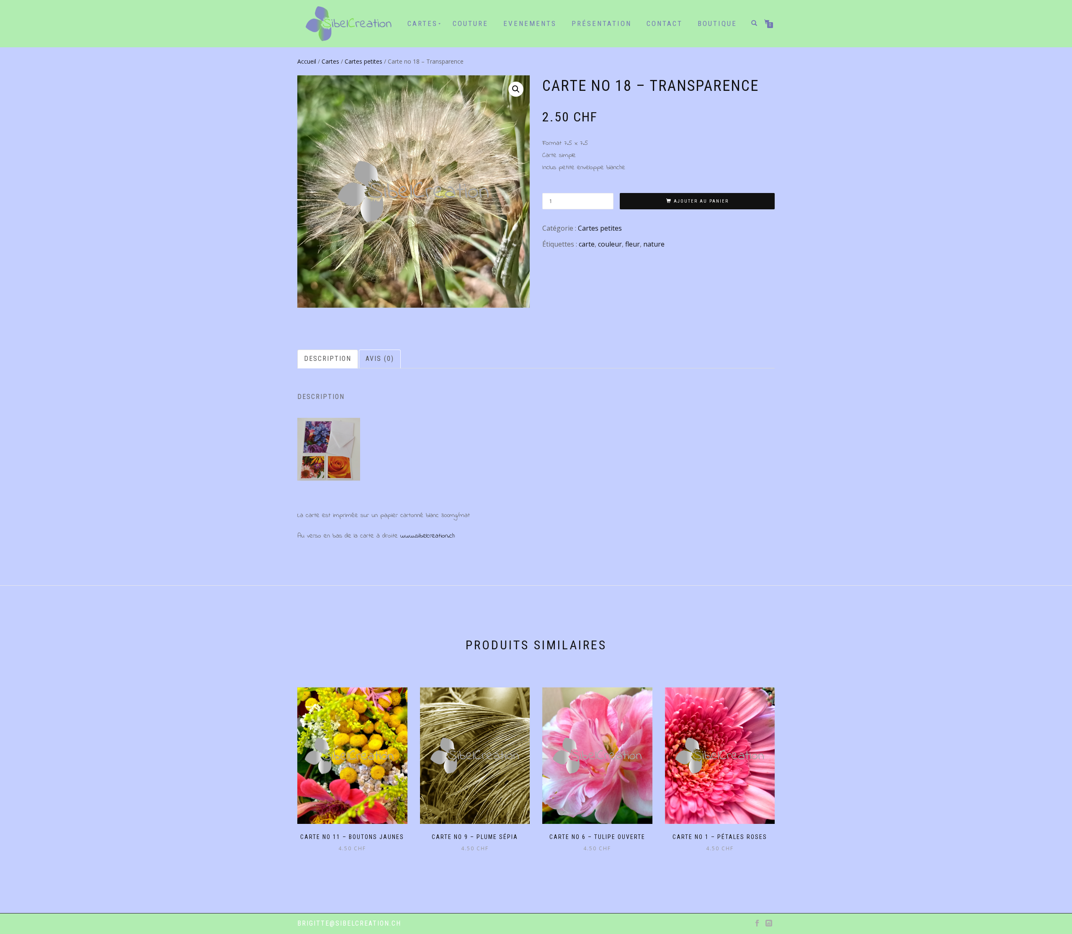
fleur (632, 244)
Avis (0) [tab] (380, 359)
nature (654, 244)
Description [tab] (327, 359)
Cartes (330, 61)
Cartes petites (363, 61)
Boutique (717, 23)
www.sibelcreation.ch (427, 536)
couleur (610, 244)
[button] (515, 89)
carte (587, 244)
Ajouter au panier (701, 201)
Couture (470, 23)
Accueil (306, 61)
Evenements (530, 23)
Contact (665, 23)
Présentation (601, 23)
